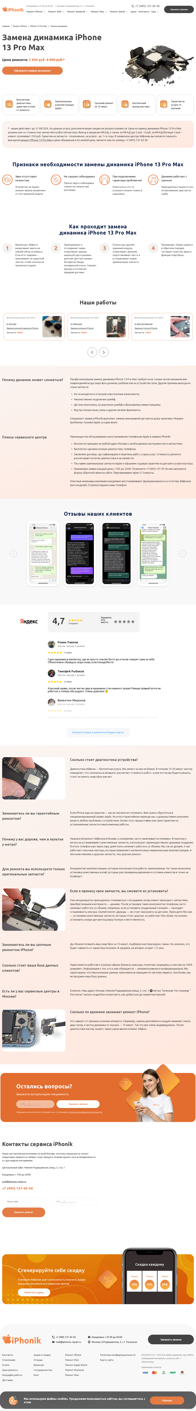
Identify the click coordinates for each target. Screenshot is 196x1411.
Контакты (144, 11)
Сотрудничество (43, 1370)
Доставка (7, 1380)
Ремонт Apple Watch (76, 1365)
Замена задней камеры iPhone (22, 328)
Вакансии (39, 1365)
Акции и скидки (42, 1355)
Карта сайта (107, 1360)
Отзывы (38, 1360)
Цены (134, 11)
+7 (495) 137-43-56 (147, 6)
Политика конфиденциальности (117, 1355)
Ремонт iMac (97, 11)
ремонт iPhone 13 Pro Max (36, 140)
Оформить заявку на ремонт (32, 70)
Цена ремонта (10, 1370)
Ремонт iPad (54, 11)
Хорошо (167, 1400)
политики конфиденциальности (85, 1112)
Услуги (5, 1365)
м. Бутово (11, 324)
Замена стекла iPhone (146, 328)
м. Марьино (76, 324)
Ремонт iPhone (34, 11)
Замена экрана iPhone (82, 328)
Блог (36, 1375)
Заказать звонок (179, 9)
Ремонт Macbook (76, 11)
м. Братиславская (144, 324)
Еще (154, 11)
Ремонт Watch (117, 11)
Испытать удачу (34, 1292)
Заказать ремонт (23, 1212)
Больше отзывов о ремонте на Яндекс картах (98, 732)
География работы (12, 1375)
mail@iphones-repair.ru (14, 1181)
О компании (8, 1360)
